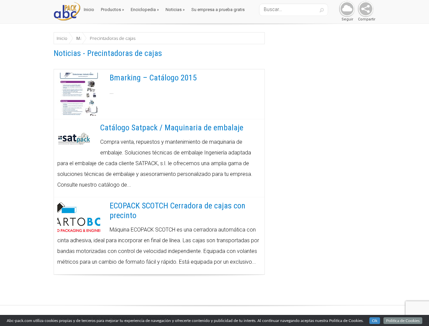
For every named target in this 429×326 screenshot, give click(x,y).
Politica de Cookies (403, 321)
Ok (374, 321)
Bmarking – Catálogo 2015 (153, 77)
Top (413, 310)
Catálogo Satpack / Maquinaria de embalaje (171, 127)
